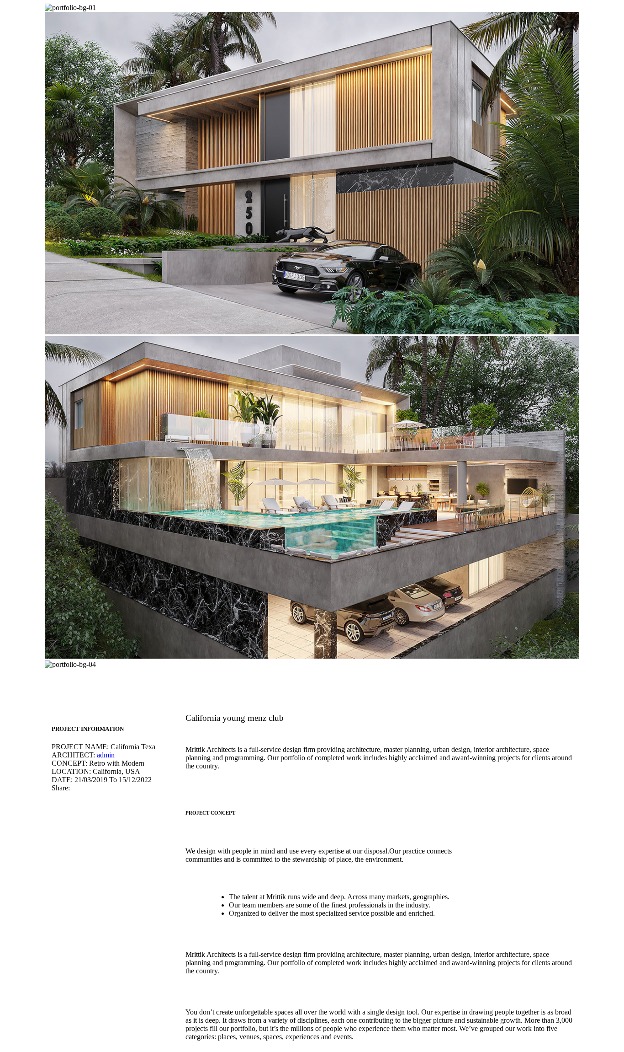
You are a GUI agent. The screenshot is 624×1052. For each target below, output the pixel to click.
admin (106, 755)
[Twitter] (82, 788)
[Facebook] (74, 788)
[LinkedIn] (96, 788)
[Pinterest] (89, 788)
